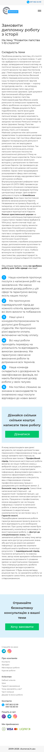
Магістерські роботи (11, 668)
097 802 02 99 (35, 2)
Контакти (6, 662)
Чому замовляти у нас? (12, 689)
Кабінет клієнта (8, 680)
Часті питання (8, 692)
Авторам (5, 665)
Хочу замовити (22, 627)
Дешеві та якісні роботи (12, 695)
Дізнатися (22, 434)
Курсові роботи (8, 671)
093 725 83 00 (12, 707)
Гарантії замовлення (11, 686)
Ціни (4, 683)
